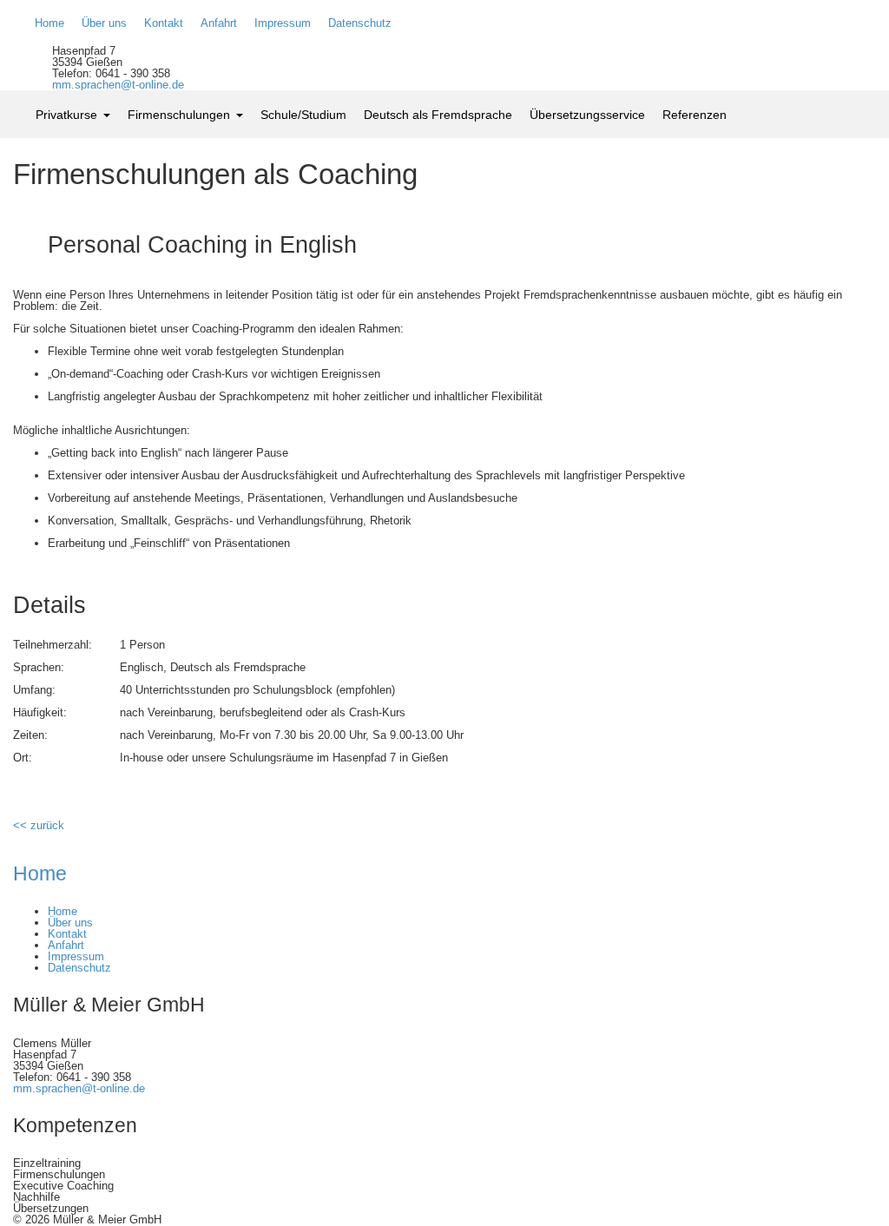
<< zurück (38, 825)
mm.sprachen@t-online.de (118, 84)
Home (40, 873)
